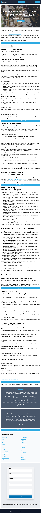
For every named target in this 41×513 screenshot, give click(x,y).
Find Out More (20, 288)
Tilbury (22, 449)
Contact (37, 1)
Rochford (3, 447)
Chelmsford (4, 456)
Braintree (3, 449)
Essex (22, 454)
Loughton (23, 457)
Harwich (8, 379)
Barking (16, 379)
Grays (22, 450)
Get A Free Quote (20, 429)
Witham (3, 444)
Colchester (4, 441)
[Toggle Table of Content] (11, 46)
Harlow (22, 455)
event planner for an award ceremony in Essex (17, 179)
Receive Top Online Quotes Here (20, 184)
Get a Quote (20, 21)
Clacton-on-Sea (4, 379)
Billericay (22, 440)
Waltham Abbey (24, 459)
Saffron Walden (24, 447)
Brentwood (23, 445)
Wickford (3, 459)
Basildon (22, 442)
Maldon (3, 442)
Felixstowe (13, 379)
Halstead (3, 446)
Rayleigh (3, 454)
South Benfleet (24, 437)
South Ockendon (24, 452)
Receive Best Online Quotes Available (20, 120)
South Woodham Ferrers (6, 451)
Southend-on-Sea (5, 452)
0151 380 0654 (21, 1)
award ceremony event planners (15, 33)
